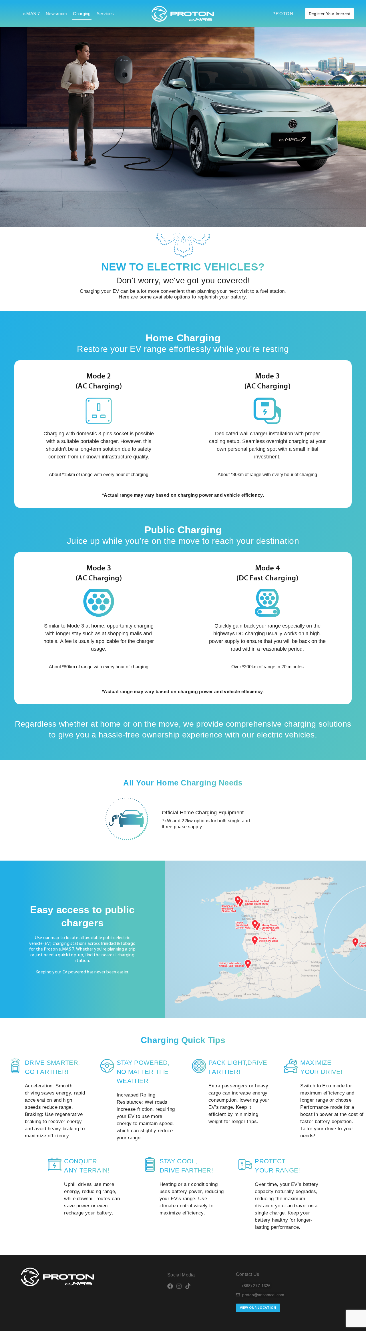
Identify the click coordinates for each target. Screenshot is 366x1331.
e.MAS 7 (31, 13)
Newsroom (56, 13)
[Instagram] (179, 1286)
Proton (282, 13)
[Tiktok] (188, 1286)
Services (105, 13)
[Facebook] (170, 1286)
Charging (81, 13)
